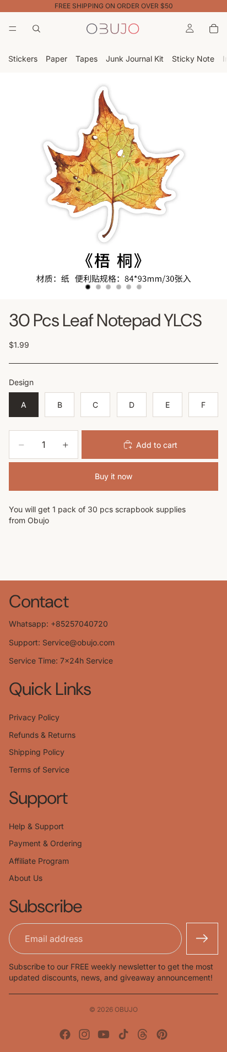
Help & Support (36, 826)
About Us (25, 878)
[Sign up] (202, 939)
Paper (56, 58)
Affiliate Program (39, 860)
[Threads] (142, 1034)
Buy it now (113, 476)
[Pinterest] (162, 1034)
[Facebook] (65, 1034)
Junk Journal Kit (135, 58)
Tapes (86, 58)
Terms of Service (39, 769)
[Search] (36, 29)
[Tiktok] (123, 1034)
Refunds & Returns (42, 734)
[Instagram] (84, 1034)
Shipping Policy (36, 752)
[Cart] (214, 29)
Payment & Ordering (45, 843)
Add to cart (156, 445)
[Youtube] (103, 1034)
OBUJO (126, 1009)
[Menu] (12, 28)
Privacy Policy (34, 717)
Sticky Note (193, 58)
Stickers (22, 58)
